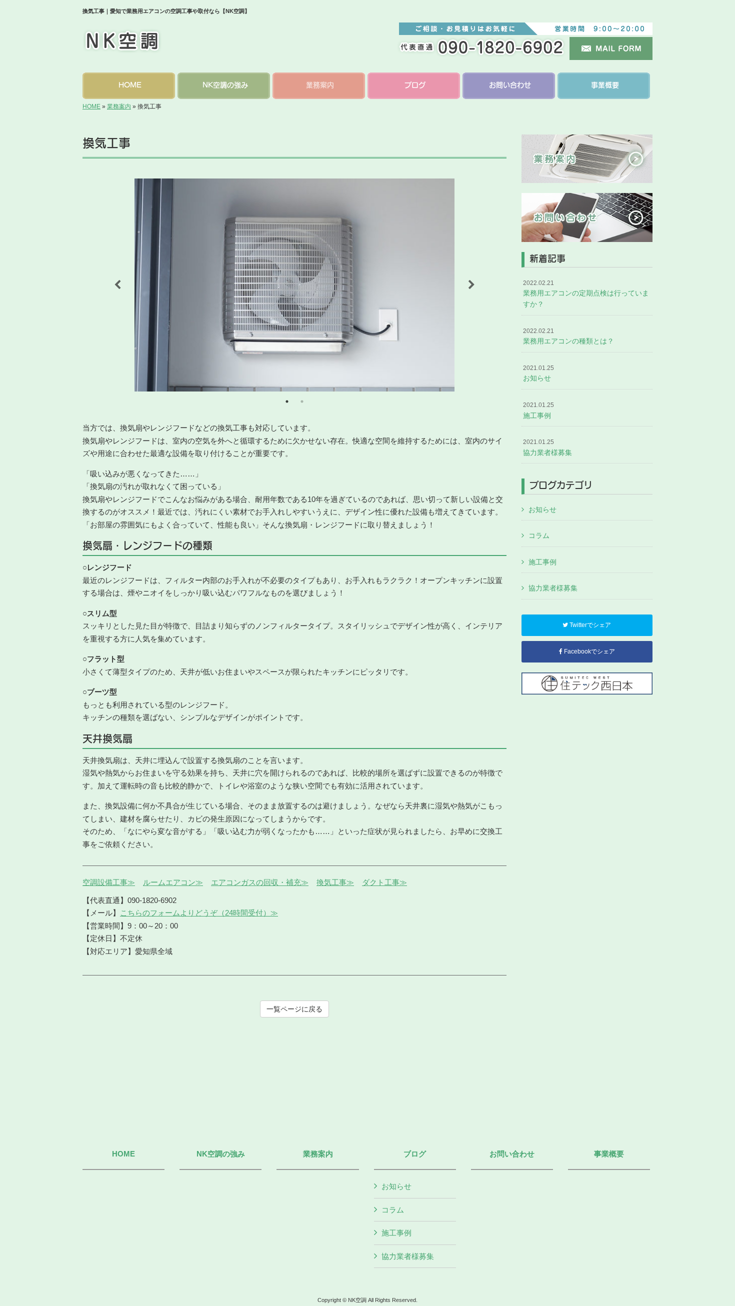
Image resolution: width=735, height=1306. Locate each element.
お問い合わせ (512, 1154)
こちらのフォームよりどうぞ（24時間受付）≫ (199, 912)
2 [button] (302, 401)
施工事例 (538, 411)
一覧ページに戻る (294, 1009)
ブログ (415, 1154)
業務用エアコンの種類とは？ (568, 337)
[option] (294, 285)
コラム (539, 536)
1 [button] (287, 401)
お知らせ (538, 373)
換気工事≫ (335, 882)
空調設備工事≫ (108, 882)
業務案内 (119, 106)
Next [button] (471, 285)
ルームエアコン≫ (173, 882)
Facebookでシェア (588, 651)
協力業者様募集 (547, 447)
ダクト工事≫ (384, 882)
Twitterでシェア (589, 625)
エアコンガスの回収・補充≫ (259, 882)
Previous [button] (117, 285)
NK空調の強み (220, 1154)
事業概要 (609, 1154)
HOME (91, 106)
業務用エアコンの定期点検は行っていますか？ (586, 294)
